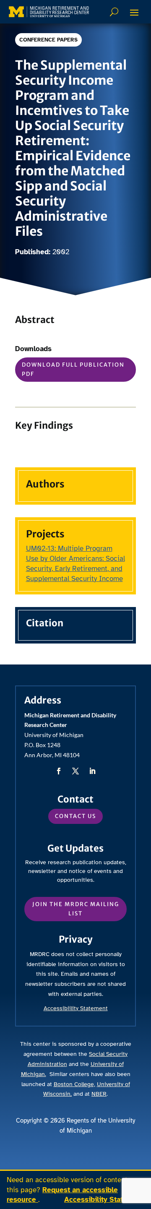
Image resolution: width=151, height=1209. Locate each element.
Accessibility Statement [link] (104, 1199)
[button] (134, 12)
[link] (49, 11)
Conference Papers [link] (48, 39)
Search (115, 11)
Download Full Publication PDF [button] (73, 369)
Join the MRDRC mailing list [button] (75, 909)
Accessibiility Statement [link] (76, 1008)
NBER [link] (99, 1093)
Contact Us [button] (75, 816)
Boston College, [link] (74, 1084)
